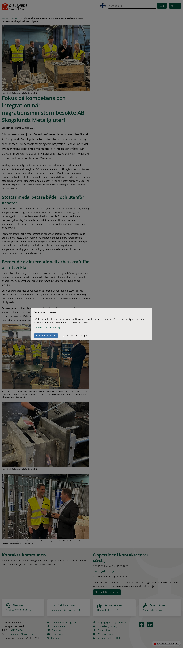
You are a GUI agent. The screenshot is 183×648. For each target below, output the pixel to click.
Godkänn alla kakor (46, 335)
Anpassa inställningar (77, 335)
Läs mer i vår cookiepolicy (47, 327)
